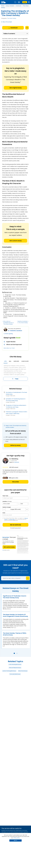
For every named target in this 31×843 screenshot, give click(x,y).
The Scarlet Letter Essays (15, 674)
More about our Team (9, 348)
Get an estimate (15, 525)
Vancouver (24, 361)
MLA (10, 361)
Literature (18, 6)
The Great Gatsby (11, 18)
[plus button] (26, 509)
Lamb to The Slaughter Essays (9, 670)
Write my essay (15, 445)
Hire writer (15, 482)
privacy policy (12, 519)
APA (5, 361)
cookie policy (16, 838)
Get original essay (15, 88)
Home (2, 6)
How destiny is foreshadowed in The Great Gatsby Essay (16, 393)
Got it (15, 840)
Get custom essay (15, 241)
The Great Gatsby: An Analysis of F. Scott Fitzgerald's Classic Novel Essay (15, 615)
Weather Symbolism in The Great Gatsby (23, 322)
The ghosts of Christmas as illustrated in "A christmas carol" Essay (16, 406)
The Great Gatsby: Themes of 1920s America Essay (14, 634)
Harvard (16, 361)
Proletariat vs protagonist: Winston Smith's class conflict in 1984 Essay (16, 412)
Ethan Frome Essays (22, 670)
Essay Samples (10, 6)
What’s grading (9, 333)
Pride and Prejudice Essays (15, 667)
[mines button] (4, 509)
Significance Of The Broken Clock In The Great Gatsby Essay (14, 597)
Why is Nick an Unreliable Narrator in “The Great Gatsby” (8, 323)
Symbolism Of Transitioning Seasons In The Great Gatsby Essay (15, 399)
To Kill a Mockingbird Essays (15, 664)
